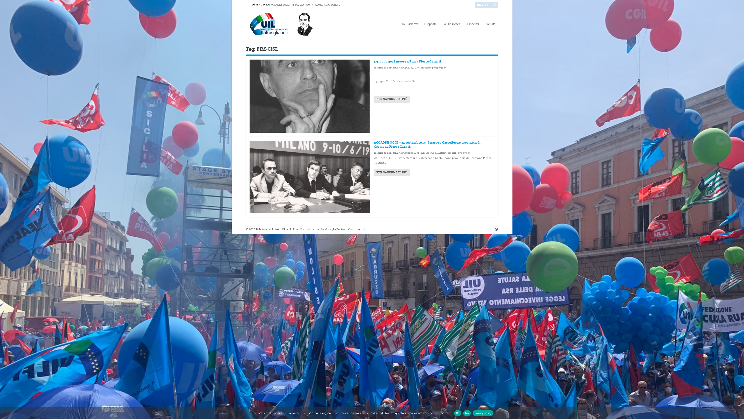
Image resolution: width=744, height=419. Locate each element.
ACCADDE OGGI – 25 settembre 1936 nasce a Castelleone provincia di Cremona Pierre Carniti (427, 144)
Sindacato (426, 67)
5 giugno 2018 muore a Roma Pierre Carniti (407, 61)
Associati (472, 24)
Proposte (430, 24)
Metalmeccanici (446, 152)
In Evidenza (410, 24)
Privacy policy (483, 413)
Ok (458, 413)
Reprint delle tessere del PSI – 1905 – (293, 4)
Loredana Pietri (396, 67)
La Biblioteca (452, 24)
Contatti (490, 24)
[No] (738, 413)
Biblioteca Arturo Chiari (273, 229)
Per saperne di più (391, 99)
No (467, 413)
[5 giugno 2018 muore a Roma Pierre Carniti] (310, 96)
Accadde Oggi (429, 152)
